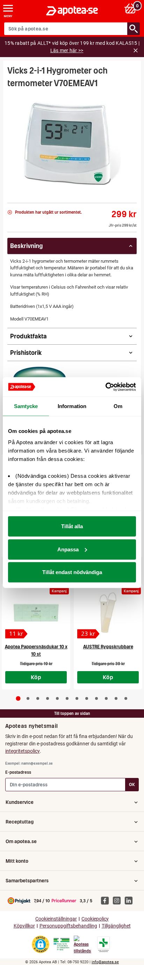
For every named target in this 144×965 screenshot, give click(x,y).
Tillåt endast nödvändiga (72, 572)
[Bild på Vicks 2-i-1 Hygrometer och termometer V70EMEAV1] (72, 143)
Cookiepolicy (95, 919)
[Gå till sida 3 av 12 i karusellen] (38, 698)
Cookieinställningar (56, 919)
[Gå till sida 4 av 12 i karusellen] (47, 698)
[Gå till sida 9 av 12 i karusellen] (96, 698)
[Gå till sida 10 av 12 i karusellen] (106, 698)
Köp (36, 677)
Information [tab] (72, 406)
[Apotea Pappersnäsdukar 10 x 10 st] (36, 612)
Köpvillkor (24, 926)
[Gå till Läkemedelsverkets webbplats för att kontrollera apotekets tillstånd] (61, 944)
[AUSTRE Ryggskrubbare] (108, 612)
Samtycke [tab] (26, 406)
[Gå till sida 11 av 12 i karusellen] (116, 698)
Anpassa (68, 549)
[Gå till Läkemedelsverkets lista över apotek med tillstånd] (104, 944)
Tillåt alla (72, 526)
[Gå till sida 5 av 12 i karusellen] (57, 698)
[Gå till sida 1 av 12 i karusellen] (18, 698)
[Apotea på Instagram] (118, 900)
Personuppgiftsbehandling (68, 926)
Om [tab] (118, 406)
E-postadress (18, 772)
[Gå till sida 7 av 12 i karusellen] (77, 698)
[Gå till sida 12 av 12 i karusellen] (126, 698)
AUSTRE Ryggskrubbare (108, 647)
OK (132, 784)
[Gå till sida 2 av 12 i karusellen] (28, 698)
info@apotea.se (105, 962)
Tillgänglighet (116, 926)
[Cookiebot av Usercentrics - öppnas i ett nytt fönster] (105, 386)
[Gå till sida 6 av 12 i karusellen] (67, 698)
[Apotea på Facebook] (107, 900)
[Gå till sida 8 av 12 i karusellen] (86, 698)
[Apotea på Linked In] (130, 900)
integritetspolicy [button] (22, 751)
